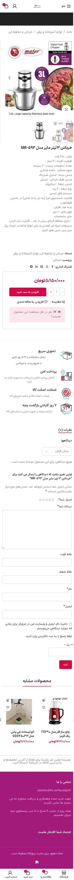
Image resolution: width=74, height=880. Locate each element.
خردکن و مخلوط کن (20, 32)
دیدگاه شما (64, 506)
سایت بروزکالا (35, 853)
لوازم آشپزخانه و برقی (49, 32)
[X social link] (47, 267)
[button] (70, 78)
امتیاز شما (65, 499)
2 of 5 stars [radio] (49, 499)
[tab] (65, 430)
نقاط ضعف (65, 572)
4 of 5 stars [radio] (43, 499)
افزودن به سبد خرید (28, 292)
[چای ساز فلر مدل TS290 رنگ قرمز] (55, 712)
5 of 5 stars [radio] (40, 499)
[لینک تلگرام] (31, 267)
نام (69, 589)
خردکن (57, 260)
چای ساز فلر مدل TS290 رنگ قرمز (55, 734)
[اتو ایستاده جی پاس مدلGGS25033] (19, 712)
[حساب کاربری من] (14, 6)
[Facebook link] (52, 267)
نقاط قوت (66, 554)
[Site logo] (37, 6)
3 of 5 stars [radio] (46, 499)
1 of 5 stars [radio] (52, 499)
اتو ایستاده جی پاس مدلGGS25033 (22, 734)
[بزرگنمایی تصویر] (66, 109)
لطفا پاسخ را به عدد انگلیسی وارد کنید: (48, 636)
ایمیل (68, 606)
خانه (69, 32)
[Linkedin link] (36, 267)
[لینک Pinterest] (41, 267)
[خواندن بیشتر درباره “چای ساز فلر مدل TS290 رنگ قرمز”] (43, 700)
